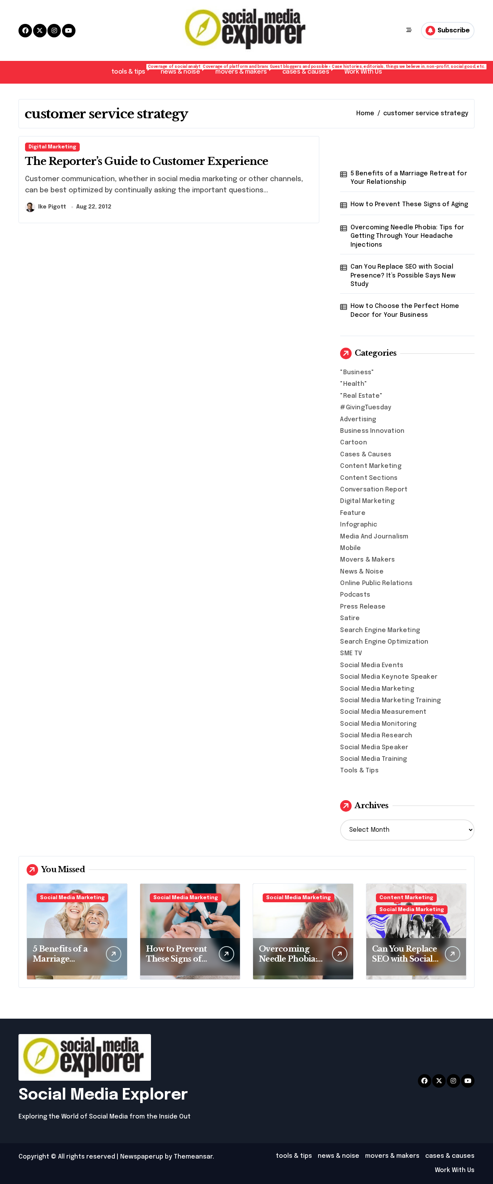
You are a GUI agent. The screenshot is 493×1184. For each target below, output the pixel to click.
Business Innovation (372, 431)
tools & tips (132, 70)
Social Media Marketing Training (390, 700)
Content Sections (368, 478)
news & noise (184, 70)
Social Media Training (373, 759)
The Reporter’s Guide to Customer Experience (146, 161)
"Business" (357, 372)
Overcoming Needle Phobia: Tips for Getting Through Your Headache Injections (407, 236)
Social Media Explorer (103, 1095)
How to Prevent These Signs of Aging (409, 204)
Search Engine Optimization (384, 642)
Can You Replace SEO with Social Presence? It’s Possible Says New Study (403, 276)
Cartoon (353, 442)
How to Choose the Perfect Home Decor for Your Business (404, 310)
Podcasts (355, 595)
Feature (352, 513)
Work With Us (363, 72)
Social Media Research (376, 735)
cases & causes (309, 70)
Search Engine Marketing (380, 630)
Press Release (363, 607)
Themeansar (193, 1157)
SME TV (351, 653)
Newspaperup (141, 1157)
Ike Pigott (52, 207)
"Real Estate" (361, 396)
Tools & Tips (359, 770)
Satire (350, 618)
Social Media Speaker (374, 747)
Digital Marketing (52, 147)
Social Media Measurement (383, 712)
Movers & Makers (367, 560)
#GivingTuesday (365, 407)
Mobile (350, 548)
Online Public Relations (376, 583)
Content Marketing (370, 466)
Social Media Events (371, 665)
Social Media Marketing (377, 689)
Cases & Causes (365, 454)
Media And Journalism (374, 536)
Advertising (358, 419)
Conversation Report (373, 489)
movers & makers (245, 70)
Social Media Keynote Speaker (389, 677)
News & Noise (361, 571)
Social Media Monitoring (378, 724)
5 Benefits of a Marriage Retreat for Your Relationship (408, 177)
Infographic (358, 524)
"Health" (353, 384)
